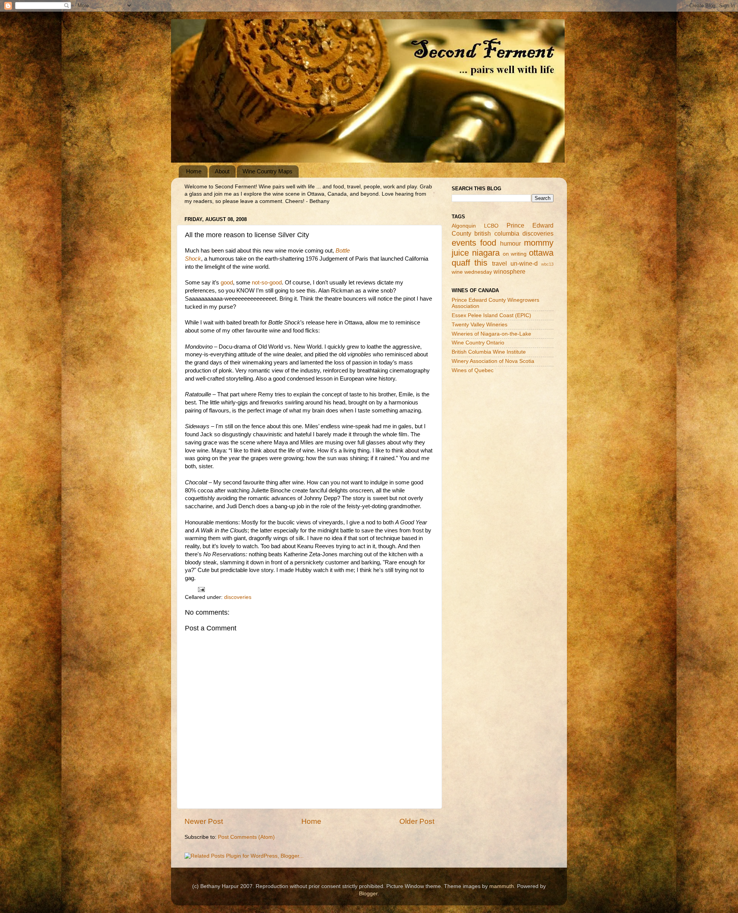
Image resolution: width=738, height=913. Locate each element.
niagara (486, 253)
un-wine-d (524, 263)
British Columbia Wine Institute (489, 352)
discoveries (237, 597)
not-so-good (267, 282)
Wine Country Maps (268, 171)
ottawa (541, 253)
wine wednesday (472, 272)
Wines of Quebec (473, 370)
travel (499, 263)
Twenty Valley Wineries (479, 325)
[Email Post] (200, 589)
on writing (515, 254)
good (227, 282)
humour (510, 243)
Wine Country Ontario (478, 343)
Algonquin (464, 226)
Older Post (416, 821)
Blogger (368, 893)
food (488, 243)
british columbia (496, 233)
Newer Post (203, 821)
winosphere (509, 271)
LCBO (491, 226)
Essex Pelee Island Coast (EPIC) (491, 315)
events (464, 243)
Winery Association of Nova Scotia (493, 361)
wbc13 (547, 264)
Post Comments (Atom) (246, 837)
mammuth (501, 886)
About (222, 171)
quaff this (469, 263)
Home (193, 171)
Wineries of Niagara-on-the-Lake (491, 334)
